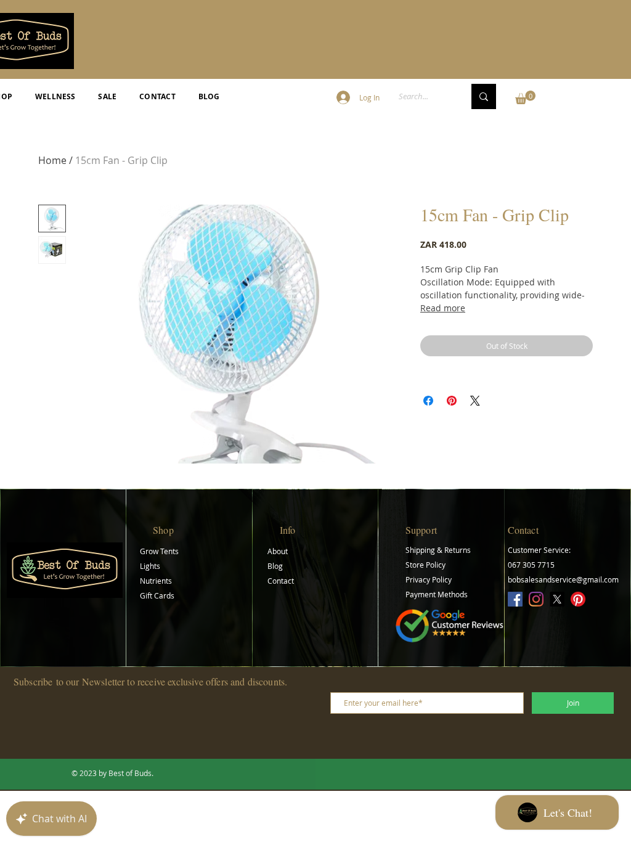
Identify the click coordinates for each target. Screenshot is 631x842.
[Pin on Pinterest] (451, 400)
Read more (442, 308)
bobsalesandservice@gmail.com (563, 579)
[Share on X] (475, 400)
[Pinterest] (578, 599)
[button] (525, 97)
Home (52, 160)
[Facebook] (515, 599)
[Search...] (483, 96)
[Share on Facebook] (428, 400)
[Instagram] (536, 599)
